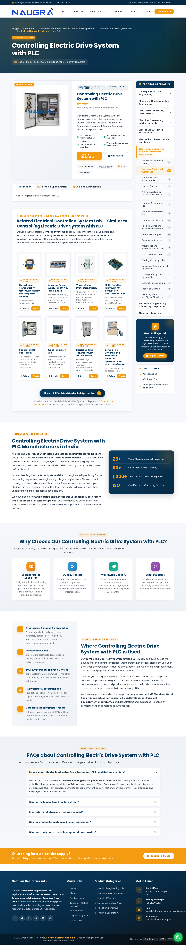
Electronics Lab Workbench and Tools (154, 141)
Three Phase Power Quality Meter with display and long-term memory (29, 291)
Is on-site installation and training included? (56, 812)
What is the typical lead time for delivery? (54, 802)
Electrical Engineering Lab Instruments (151, 121)
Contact (132, 11)
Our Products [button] (97, 11)
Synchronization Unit (57, 351)
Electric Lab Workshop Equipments (151, 131)
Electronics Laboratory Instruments (151, 112)
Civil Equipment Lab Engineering (150, 93)
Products (29, 29)
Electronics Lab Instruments (112, 893)
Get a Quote (164, 11)
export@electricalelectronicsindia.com (33, 2)
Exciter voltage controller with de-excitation (84, 352)
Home (65, 11)
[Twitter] (22, 918)
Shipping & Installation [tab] (88, 186)
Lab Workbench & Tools (110, 903)
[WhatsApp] (50, 918)
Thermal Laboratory (150, 313)
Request (117, 11)
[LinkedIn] (29, 918)
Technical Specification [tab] (54, 186)
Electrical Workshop (108, 898)
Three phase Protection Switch (86, 286)
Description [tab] (24, 186)
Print (123, 166)
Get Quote (117, 155)
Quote (36, 308)
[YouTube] (36, 918)
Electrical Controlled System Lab (115, 29)
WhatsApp (85, 172)
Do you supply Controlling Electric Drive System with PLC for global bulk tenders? (77, 772)
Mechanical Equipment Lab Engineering (154, 102)
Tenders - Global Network (79, 905)
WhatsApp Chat (150, 379)
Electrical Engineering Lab (111, 888)
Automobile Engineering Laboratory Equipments (152, 305)
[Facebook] (15, 918)
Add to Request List (88, 155)
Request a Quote (160, 855)
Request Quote (156, 355)
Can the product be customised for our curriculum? (60, 822)
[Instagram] (43, 918)
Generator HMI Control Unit (27, 351)
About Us (78, 11)
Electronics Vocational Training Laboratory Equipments (66, 29)
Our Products (77, 898)
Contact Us (76, 920)
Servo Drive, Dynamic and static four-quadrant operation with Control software (115, 357)
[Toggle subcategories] (170, 93)
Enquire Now (87, 166)
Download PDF (106, 167)
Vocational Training (108, 907)
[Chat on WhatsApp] (178, 937)
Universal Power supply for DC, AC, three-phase (58, 288)
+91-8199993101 (150, 374)
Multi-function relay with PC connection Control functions (115, 289)
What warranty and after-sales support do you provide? (62, 832)
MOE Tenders (77, 910)
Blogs (146, 11)
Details (26, 308)
